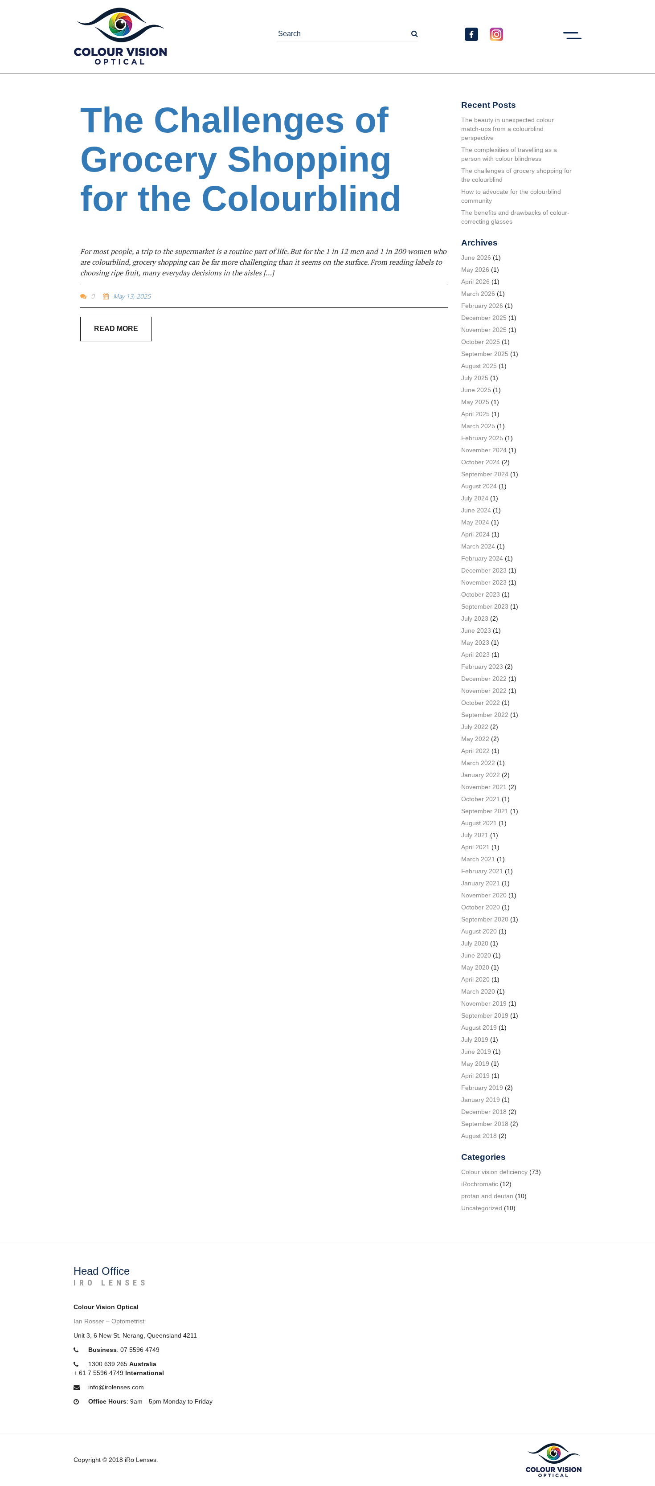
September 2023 (484, 606)
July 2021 (474, 835)
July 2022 (474, 726)
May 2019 (475, 1063)
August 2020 (479, 931)
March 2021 (478, 859)
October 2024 (480, 462)
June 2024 (476, 510)
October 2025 (480, 341)
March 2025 (478, 426)
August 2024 (479, 486)
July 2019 (474, 1039)
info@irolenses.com (116, 1387)
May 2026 (475, 269)
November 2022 (484, 690)
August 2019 (479, 1027)
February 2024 (482, 558)
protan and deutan (487, 1195)
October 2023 (480, 594)
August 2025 (479, 365)
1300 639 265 (107, 1363)
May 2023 (475, 642)
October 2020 (480, 907)
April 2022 (475, 750)
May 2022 (475, 738)
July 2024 (474, 498)
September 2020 (484, 919)
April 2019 (475, 1075)
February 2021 (482, 871)
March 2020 (478, 991)
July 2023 (474, 618)
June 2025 (476, 389)
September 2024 (484, 474)
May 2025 (475, 401)
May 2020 (475, 967)
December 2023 (484, 570)
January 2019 (480, 1099)
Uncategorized (481, 1208)
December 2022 (484, 678)
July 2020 (474, 943)
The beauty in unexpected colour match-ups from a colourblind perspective (507, 128)
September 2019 (484, 1015)
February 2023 (482, 666)
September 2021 (484, 811)
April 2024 (475, 534)
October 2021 (480, 798)
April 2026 (475, 281)
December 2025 (484, 317)
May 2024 (475, 522)
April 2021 (475, 847)
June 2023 (476, 630)
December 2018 (484, 1111)
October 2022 (480, 702)
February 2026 (482, 305)
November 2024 (484, 450)
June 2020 (476, 955)
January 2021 (480, 883)
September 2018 (484, 1123)
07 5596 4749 (140, 1349)
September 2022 (484, 714)
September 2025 (484, 353)
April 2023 (475, 654)
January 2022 (480, 774)
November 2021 (484, 786)
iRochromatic (479, 1183)
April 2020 (475, 979)
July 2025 (474, 377)
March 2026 (478, 293)
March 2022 (478, 762)
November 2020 (484, 895)
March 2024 (478, 546)
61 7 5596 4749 (101, 1372)
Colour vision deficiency (494, 1171)
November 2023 (484, 582)
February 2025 (482, 438)
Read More (116, 328)
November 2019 (484, 1003)
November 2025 (484, 329)
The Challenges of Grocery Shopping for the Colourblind (240, 159)
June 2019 (476, 1051)
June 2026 (476, 257)
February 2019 (482, 1087)
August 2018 (479, 1135)
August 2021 (479, 823)
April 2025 (475, 414)
